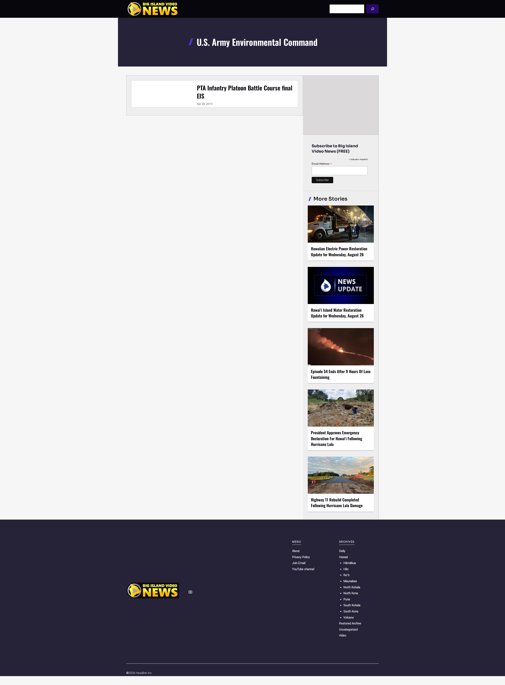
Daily (342, 551)
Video (342, 635)
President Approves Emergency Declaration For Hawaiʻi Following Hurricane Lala (336, 438)
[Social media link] (190, 592)
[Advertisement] (340, 105)
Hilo (345, 569)
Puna (346, 599)
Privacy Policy (301, 557)
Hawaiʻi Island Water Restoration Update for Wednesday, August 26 (337, 313)
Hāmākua (349, 563)
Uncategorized (348, 629)
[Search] (372, 8)
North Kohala (351, 587)
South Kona (350, 611)
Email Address (322, 164)
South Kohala (351, 605)
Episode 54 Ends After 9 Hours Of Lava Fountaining (340, 374)
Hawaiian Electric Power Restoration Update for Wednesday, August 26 (339, 251)
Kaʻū (346, 575)
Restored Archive (350, 623)
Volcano (348, 617)
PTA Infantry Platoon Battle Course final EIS (244, 91)
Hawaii (343, 557)
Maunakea (350, 581)
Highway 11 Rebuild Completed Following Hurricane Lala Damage (337, 502)
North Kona (350, 593)
